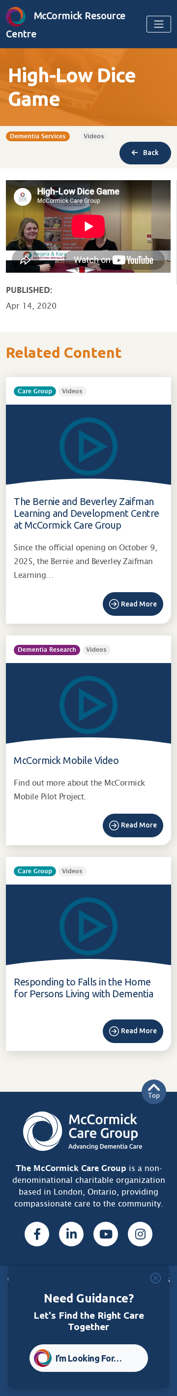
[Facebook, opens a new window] (37, 1234)
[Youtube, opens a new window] (105, 1234)
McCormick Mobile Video (66, 760)
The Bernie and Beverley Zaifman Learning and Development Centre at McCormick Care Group (86, 513)
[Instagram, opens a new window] (140, 1234)
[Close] (155, 1278)
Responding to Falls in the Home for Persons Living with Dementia (83, 987)
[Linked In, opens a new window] (71, 1234)
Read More (139, 604)
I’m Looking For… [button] (89, 1358)
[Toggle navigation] (159, 24)
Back (150, 153)
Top (154, 1095)
